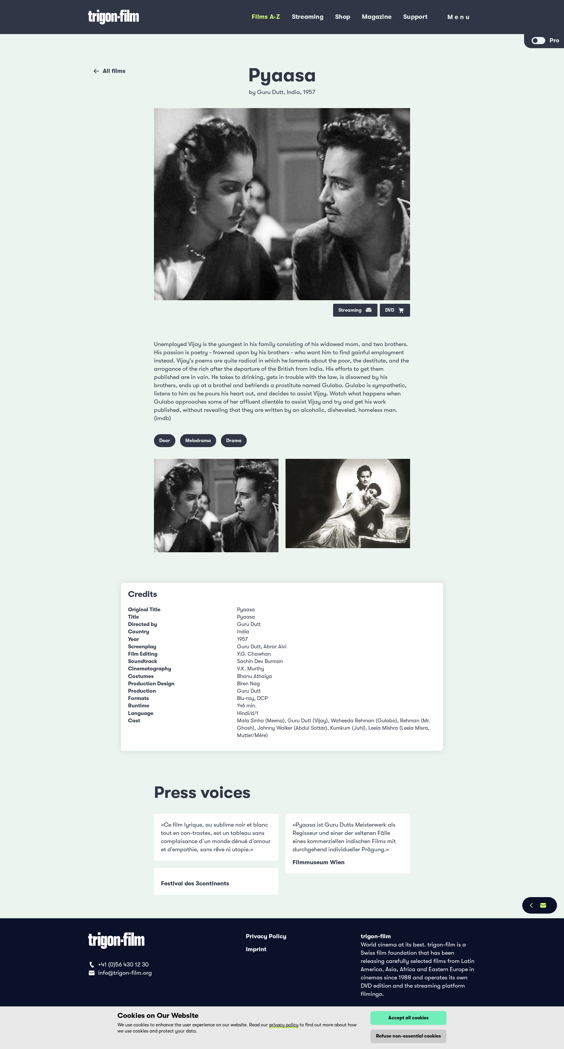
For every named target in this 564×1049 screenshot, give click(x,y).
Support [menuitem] (415, 16)
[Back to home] (138, 17)
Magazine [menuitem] (377, 16)
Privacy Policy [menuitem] (266, 936)
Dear (164, 440)
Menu (459, 19)
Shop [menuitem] (342, 16)
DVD (389, 310)
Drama (233, 440)
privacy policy (283, 1025)
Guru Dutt (270, 92)
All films (114, 71)
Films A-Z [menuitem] (266, 16)
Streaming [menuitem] (307, 16)
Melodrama (198, 440)
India (293, 92)
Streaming (350, 310)
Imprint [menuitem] (256, 949)
